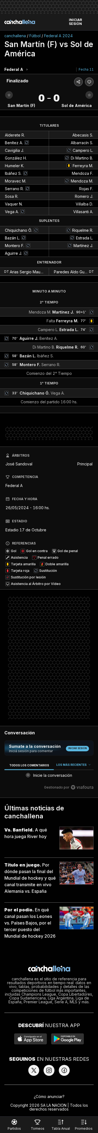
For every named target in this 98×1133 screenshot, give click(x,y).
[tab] (29, 765)
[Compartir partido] (78, 81)
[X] (33, 1070)
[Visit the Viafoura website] (82, 787)
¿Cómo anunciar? (49, 1096)
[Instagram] (49, 1070)
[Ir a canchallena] (19, 22)
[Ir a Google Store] (67, 1039)
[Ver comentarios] (89, 81)
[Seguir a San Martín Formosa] (9, 95)
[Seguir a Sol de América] (89, 95)
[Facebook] (64, 1070)
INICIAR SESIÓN (75, 22)
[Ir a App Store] (30, 1039)
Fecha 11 (86, 69)
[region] (49, 777)
